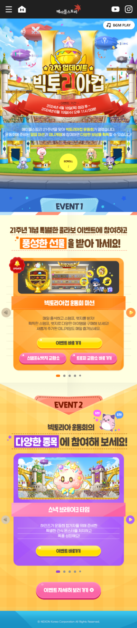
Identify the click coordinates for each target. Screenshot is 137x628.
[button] (131, 313)
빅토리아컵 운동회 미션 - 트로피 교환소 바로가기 (93, 358)
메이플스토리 (68, 9)
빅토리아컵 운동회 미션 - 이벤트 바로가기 (70, 342)
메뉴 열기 (7, 9)
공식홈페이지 (22, 9)
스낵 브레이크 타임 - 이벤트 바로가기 (69, 551)
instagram (128, 9)
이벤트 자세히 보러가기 (69, 590)
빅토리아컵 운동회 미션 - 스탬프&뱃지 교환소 (43, 358)
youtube (115, 9)
